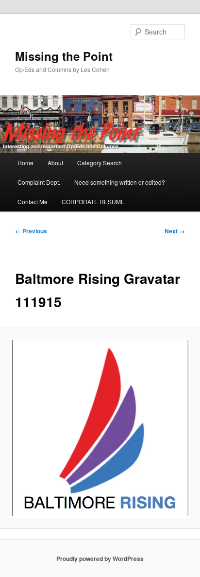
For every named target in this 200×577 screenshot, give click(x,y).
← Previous (31, 231)
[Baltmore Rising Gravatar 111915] (99, 428)
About (55, 162)
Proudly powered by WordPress (100, 558)
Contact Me (32, 201)
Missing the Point (64, 56)
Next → (175, 231)
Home (25, 162)
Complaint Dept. (38, 182)
